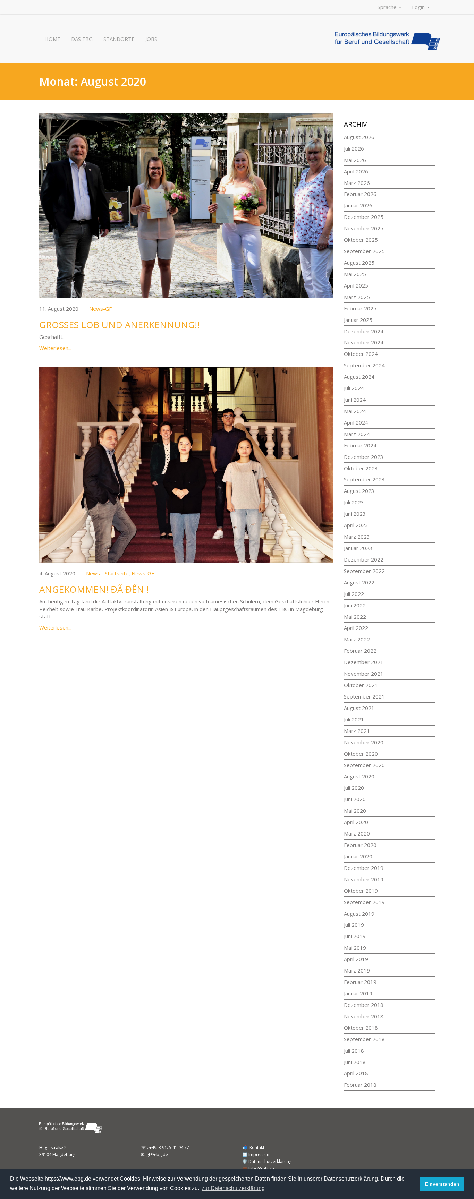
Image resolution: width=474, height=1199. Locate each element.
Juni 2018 (355, 1062)
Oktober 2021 (361, 685)
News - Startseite (107, 573)
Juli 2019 (354, 924)
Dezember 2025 (363, 216)
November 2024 (363, 342)
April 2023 (356, 525)
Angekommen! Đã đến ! (94, 589)
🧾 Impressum (256, 1154)
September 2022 (364, 570)
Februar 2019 (360, 981)
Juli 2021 (354, 719)
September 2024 (364, 365)
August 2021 (359, 707)
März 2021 (357, 730)
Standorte (119, 38)
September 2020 (364, 765)
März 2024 (357, 433)
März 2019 (357, 970)
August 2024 (359, 376)
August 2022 (359, 582)
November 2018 (363, 1016)
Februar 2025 (360, 308)
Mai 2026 (355, 159)
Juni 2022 (355, 605)
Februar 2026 (360, 193)
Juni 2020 (355, 799)
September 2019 (364, 902)
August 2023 (359, 490)
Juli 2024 (354, 388)
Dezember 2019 (363, 867)
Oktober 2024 (361, 353)
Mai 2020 (355, 810)
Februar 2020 (360, 844)
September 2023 (364, 479)
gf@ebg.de (157, 1154)
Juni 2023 (355, 513)
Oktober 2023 (361, 468)
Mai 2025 (355, 274)
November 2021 (363, 673)
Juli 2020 (354, 787)
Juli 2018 (354, 1050)
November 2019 (363, 879)
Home (52, 38)
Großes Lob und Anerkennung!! (119, 324)
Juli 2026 (354, 148)
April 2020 (356, 822)
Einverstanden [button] (442, 1184)
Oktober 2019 (361, 890)
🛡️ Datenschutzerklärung (266, 1161)
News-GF (100, 308)
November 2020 (363, 742)
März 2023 (357, 536)
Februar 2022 (360, 650)
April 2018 (356, 1073)
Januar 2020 (358, 856)
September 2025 (364, 251)
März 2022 (357, 639)
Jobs (151, 38)
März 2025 (357, 296)
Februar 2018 (360, 1084)
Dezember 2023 (363, 456)
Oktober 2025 (361, 239)
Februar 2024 (360, 445)
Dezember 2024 (363, 331)
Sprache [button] (388, 6)
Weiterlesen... (55, 347)
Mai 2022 (355, 616)
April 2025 (356, 285)
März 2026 (357, 182)
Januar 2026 (358, 205)
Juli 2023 (354, 502)
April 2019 (356, 959)
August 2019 (359, 913)
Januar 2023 (358, 548)
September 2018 (364, 1039)
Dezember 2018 (363, 1004)
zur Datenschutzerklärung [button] (233, 1188)
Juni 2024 (355, 399)
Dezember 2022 (363, 559)
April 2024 (356, 422)
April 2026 (356, 171)
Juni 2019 (355, 936)
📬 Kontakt (253, 1147)
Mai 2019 (355, 947)
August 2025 (359, 262)
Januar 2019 (358, 993)
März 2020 (357, 833)
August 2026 (359, 137)
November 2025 (363, 228)
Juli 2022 (354, 593)
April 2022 (356, 627)
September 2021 (364, 696)
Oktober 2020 (361, 753)
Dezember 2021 (363, 662)
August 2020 (359, 776)
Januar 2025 (358, 319)
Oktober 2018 (361, 1027)
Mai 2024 (355, 411)
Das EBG (82, 38)
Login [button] (419, 6)
